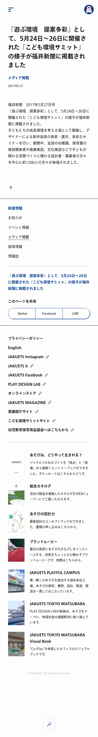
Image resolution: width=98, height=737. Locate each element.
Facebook (49, 313)
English (14, 347)
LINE (75, 313)
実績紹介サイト (20, 411)
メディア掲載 (18, 78)
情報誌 (13, 256)
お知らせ (15, 217)
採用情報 (15, 246)
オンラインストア (22, 393)
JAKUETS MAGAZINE (27, 402)
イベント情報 (18, 227)
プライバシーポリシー (25, 338)
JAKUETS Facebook (25, 375)
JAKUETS (49, 724)
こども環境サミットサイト (29, 420)
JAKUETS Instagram (26, 356)
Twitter (22, 313)
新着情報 (15, 208)
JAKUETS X (18, 366)
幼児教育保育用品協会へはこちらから (38, 430)
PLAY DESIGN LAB (24, 384)
